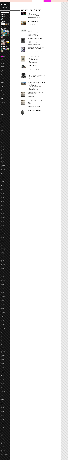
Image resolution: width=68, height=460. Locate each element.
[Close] (67, 0)
